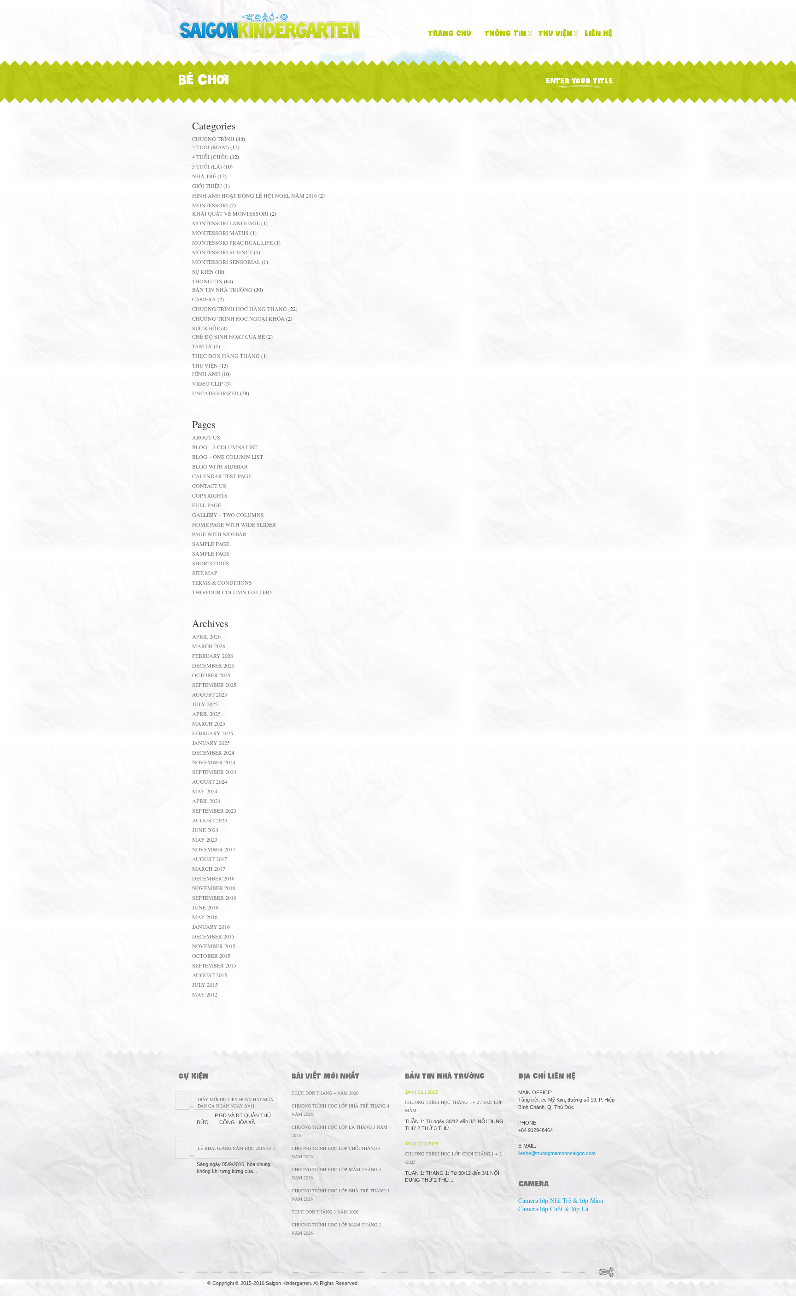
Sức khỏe (206, 328)
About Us (206, 437)
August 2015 (209, 975)
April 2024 (206, 800)
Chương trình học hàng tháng (239, 308)
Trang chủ (449, 33)
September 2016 (214, 897)
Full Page (206, 505)
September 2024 (214, 771)
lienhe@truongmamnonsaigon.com (557, 1153)
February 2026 (212, 655)
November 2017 (213, 849)
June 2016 (205, 907)
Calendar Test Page (222, 476)
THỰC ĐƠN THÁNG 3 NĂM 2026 (325, 1211)
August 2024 (209, 781)
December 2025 (213, 665)
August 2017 (209, 858)
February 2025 (212, 733)
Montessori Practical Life (232, 242)
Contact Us (209, 485)
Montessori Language (226, 223)
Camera (204, 299)
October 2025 (211, 675)
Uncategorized (215, 393)
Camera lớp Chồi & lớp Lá (553, 1208)
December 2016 (213, 878)
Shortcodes (210, 563)
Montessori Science (222, 252)
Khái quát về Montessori (230, 213)
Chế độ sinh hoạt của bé (228, 336)
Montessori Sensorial (226, 261)
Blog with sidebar (220, 466)
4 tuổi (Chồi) (210, 156)
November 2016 (213, 887)
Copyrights (210, 495)
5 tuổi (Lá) (207, 166)
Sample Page (210, 543)
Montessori (210, 205)
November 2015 (213, 946)
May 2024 (204, 791)
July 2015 (205, 984)
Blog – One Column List (227, 456)
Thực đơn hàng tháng (226, 355)
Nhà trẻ (204, 176)
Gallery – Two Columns (228, 514)
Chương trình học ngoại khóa (238, 318)
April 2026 (206, 636)
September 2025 (214, 684)
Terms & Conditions (222, 582)
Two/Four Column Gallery (232, 592)
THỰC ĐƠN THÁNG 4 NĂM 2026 (325, 1093)
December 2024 (213, 752)
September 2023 (214, 810)
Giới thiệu (207, 185)
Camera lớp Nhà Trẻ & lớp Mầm (560, 1200)
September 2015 (214, 965)
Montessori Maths (220, 232)
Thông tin (505, 33)
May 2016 (204, 917)
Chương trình (213, 138)
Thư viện (555, 33)
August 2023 (209, 820)
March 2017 (208, 868)
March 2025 (208, 723)
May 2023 (204, 839)
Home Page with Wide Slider (234, 524)
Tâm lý (202, 346)
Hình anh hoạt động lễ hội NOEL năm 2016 (254, 195)
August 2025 (209, 694)
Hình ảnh (206, 373)
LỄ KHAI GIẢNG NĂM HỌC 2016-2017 (236, 1148)
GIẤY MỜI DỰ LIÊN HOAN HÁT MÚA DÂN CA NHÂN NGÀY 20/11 (235, 1102)
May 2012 (204, 994)
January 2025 (211, 742)
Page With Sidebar (219, 534)
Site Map (204, 572)
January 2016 (211, 926)
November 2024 (213, 762)
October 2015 (211, 955)
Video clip (207, 383)
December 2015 (213, 936)
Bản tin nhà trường (222, 289)
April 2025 (206, 713)
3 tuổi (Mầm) (210, 147)
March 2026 (208, 646)
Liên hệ (598, 33)
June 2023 (205, 829)
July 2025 (205, 704)
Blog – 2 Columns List (225, 447)
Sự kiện (203, 271)
